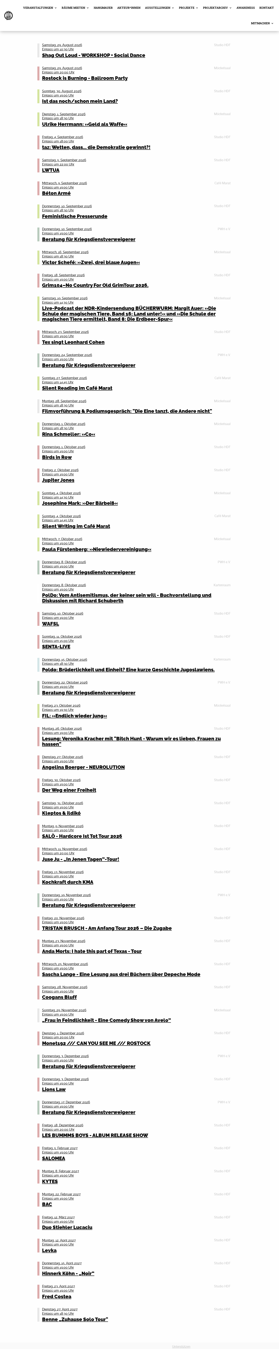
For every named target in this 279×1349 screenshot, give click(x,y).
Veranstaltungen (38, 8)
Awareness (246, 8)
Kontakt (266, 8)
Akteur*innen (129, 8)
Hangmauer (103, 8)
